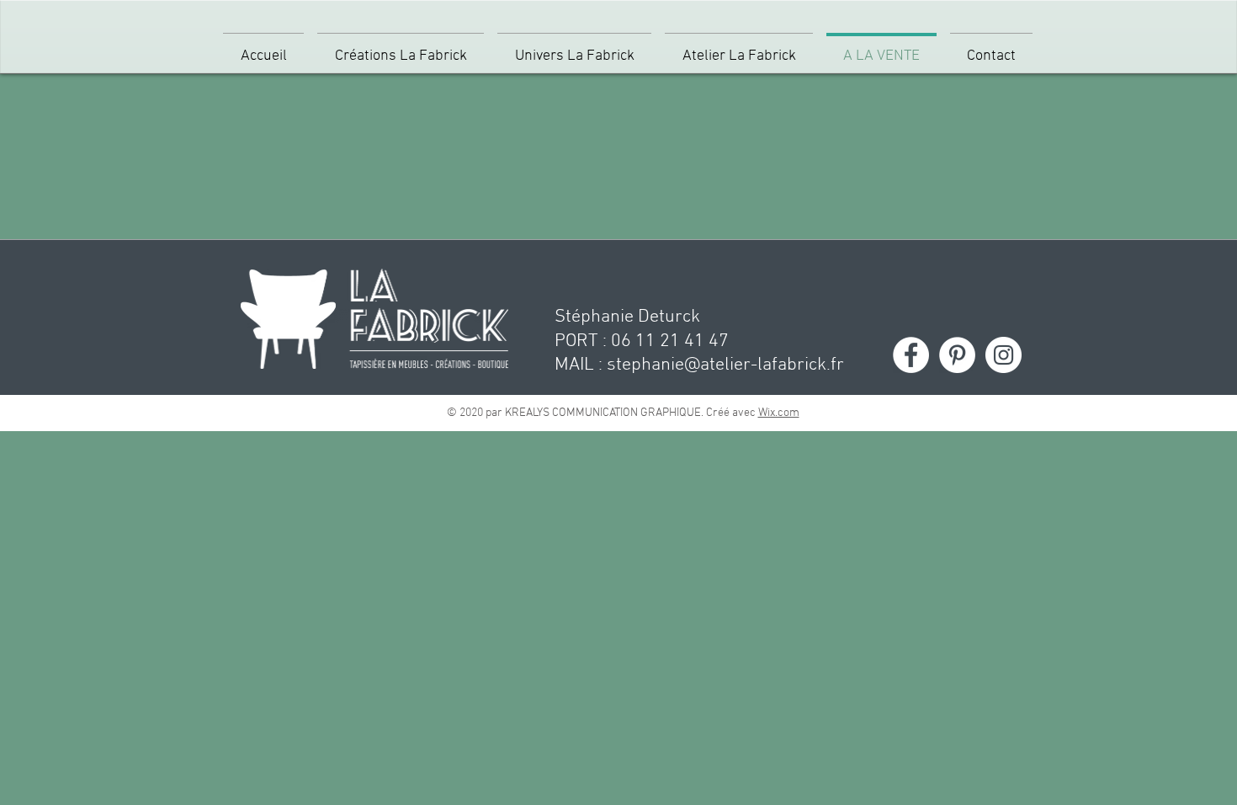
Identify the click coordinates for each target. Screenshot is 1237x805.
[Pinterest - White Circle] (957, 355)
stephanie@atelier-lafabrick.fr (725, 365)
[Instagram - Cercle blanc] (1003, 355)
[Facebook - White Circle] (911, 355)
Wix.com (778, 413)
